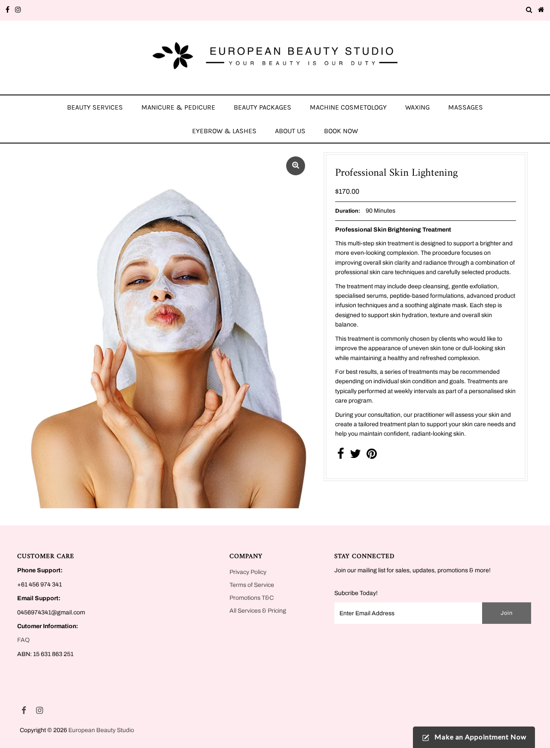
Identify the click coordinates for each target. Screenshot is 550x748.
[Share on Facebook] (340, 456)
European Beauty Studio (101, 730)
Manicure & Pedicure (178, 107)
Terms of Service (251, 585)
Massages (465, 107)
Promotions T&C (251, 598)
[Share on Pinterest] (372, 456)
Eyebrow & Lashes (224, 131)
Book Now (341, 131)
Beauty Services (95, 107)
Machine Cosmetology (348, 107)
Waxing (417, 107)
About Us (290, 131)
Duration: (347, 211)
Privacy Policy (247, 572)
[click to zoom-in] (295, 165)
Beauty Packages (262, 107)
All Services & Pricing (257, 611)
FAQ (23, 640)
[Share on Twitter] (355, 456)
